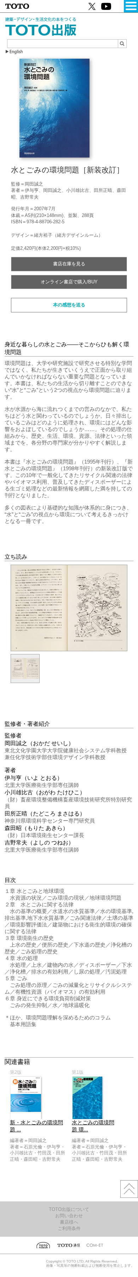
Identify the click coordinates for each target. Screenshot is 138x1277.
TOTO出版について (69, 1209)
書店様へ (69, 1222)
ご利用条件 (69, 1228)
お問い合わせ (69, 1215)
